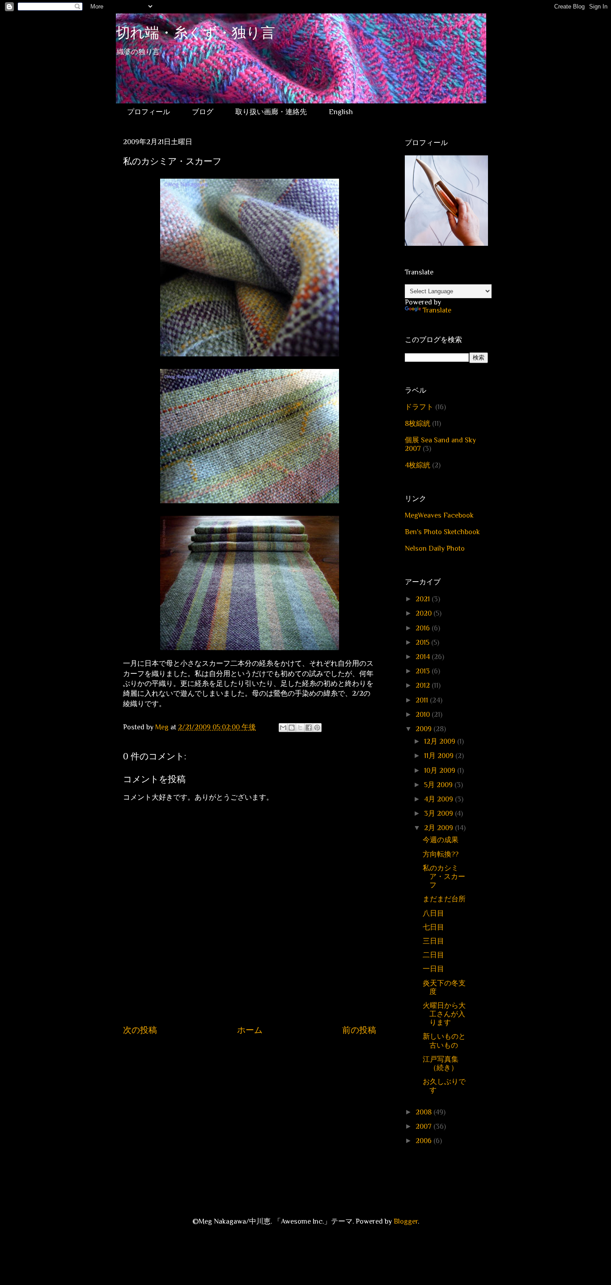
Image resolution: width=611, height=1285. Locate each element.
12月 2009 (440, 741)
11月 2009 (439, 756)
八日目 (433, 913)
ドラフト (419, 407)
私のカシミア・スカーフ (444, 876)
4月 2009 (439, 799)
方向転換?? (440, 854)
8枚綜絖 (417, 424)
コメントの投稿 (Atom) (258, 1057)
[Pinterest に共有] (317, 727)
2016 (424, 628)
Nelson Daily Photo (435, 548)
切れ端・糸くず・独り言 (195, 34)
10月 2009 (440, 771)
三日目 (433, 941)
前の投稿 (359, 1030)
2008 (424, 1112)
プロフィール (148, 112)
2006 (424, 1141)
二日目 (433, 955)
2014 (424, 657)
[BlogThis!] (291, 727)
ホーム (250, 1030)
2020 (424, 613)
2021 (424, 599)
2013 (424, 671)
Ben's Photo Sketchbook (442, 532)
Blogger (406, 1221)
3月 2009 (439, 814)
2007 (424, 1126)
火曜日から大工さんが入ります (444, 1014)
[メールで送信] (283, 727)
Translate (437, 310)
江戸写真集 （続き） (444, 1063)
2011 (423, 700)
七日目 (433, 927)
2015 (423, 642)
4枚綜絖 (417, 465)
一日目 (433, 969)
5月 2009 (439, 785)
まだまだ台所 (444, 899)
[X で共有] (300, 727)
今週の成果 (440, 840)
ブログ (202, 112)
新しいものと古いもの (444, 1040)
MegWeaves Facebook (439, 515)
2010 (424, 715)
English (341, 112)
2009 (424, 729)
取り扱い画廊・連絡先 (271, 112)
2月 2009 (439, 828)
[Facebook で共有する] (308, 727)
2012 (424, 685)
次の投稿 (140, 1030)
